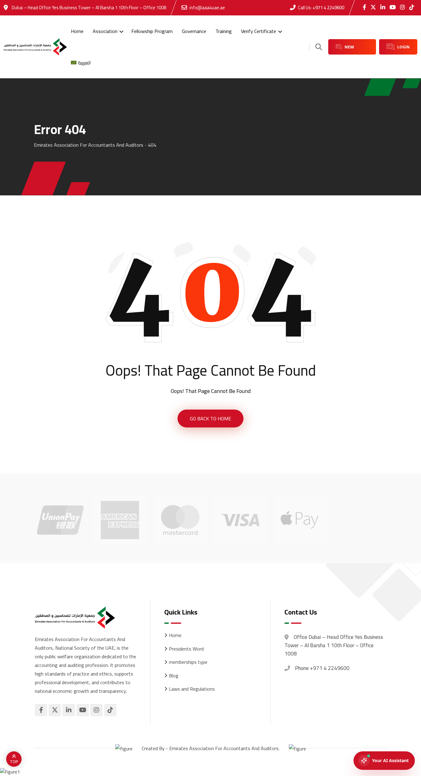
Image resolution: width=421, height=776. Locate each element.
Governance (194, 31)
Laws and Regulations (192, 689)
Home (77, 31)
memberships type (188, 662)
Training (223, 31)
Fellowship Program (152, 31)
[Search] (318, 46)
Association (105, 31)
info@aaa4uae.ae (207, 7)
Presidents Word (186, 649)
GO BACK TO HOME (210, 418)
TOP (14, 762)
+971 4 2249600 (328, 7)
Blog (173, 676)
